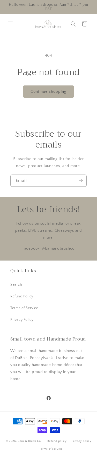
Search (16, 285)
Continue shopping (48, 91)
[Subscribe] (80, 181)
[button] (10, 24)
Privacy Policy (21, 320)
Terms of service (51, 448)
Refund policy (57, 441)
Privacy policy (82, 441)
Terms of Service (24, 308)
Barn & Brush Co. (30, 441)
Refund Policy (21, 296)
